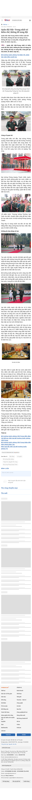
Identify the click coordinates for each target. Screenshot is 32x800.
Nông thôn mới (21, 715)
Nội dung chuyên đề (22, 718)
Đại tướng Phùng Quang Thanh (10, 464)
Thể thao (19, 693)
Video (18, 724)
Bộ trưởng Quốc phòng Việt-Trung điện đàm (16, 436)
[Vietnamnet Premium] (5, 688)
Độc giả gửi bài (16, 781)
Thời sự (5, 24)
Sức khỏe (3, 703)
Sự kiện (24, 734)
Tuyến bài (8, 734)
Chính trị (19, 687)
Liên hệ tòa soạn (6, 747)
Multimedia (4, 727)
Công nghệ (20, 703)
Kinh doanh (20, 690)
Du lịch (19, 706)
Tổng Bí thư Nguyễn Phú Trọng (10, 461)
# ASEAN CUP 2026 (17, 20)
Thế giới (19, 696)
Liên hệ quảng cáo (6, 765)
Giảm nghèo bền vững (7, 715)
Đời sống (3, 700)
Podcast (19, 727)
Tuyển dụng (26, 781)
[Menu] (2, 20)
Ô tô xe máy (4, 706)
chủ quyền (19, 456)
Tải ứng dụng (6, 781)
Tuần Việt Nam (5, 712)
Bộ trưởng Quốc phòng (8, 459)
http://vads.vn (9, 775)
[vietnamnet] (7, 21)
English (3, 721)
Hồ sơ (18, 721)
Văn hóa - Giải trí (21, 700)
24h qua (3, 730)
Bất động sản (4, 709)
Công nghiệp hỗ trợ (22, 712)
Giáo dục (3, 696)
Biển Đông (12, 456)
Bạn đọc (19, 709)
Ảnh (2, 724)
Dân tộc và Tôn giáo (6, 693)
